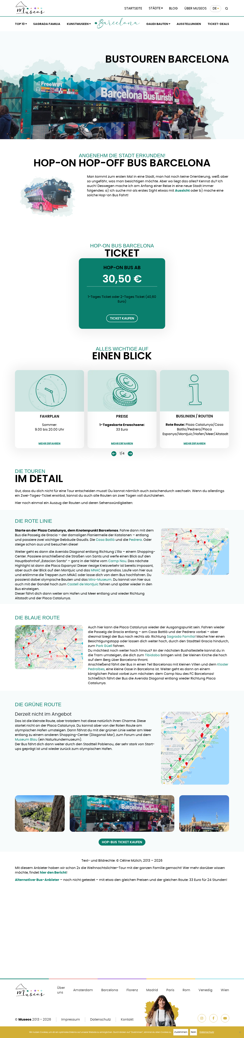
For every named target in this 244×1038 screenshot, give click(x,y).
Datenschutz (100, 1019)
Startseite (133, 8)
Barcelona (118, 23)
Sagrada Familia (46, 24)
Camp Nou (117, 561)
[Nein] (240, 1032)
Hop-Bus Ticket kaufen (122, 842)
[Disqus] (122, 933)
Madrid (152, 990)
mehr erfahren (49, 443)
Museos (24, 1019)
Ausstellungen (189, 24)
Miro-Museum (100, 579)
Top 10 (20, 24)
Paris (170, 990)
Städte (155, 8)
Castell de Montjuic (83, 584)
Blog (173, 8)
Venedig (205, 990)
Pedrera (135, 540)
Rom (186, 990)
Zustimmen (180, 1032)
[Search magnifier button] (226, 8)
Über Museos (195, 8)
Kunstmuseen (78, 24)
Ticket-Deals (218, 24)
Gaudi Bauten (157, 24)
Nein (193, 1032)
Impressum (70, 1019)
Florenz (132, 990)
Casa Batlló (105, 540)
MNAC (96, 570)
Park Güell (103, 646)
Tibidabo (152, 655)
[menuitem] (215, 8)
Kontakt (127, 1019)
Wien (225, 990)
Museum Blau (26, 739)
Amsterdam (83, 990)
